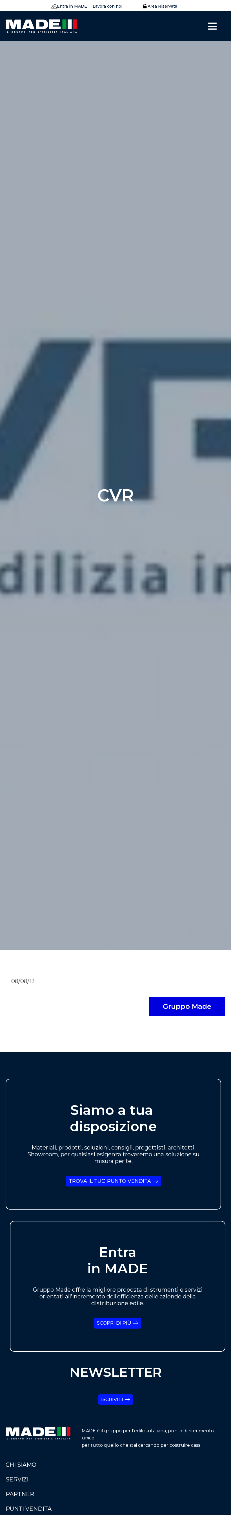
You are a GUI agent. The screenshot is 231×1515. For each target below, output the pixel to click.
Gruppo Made (187, 1006)
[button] (68, 6)
